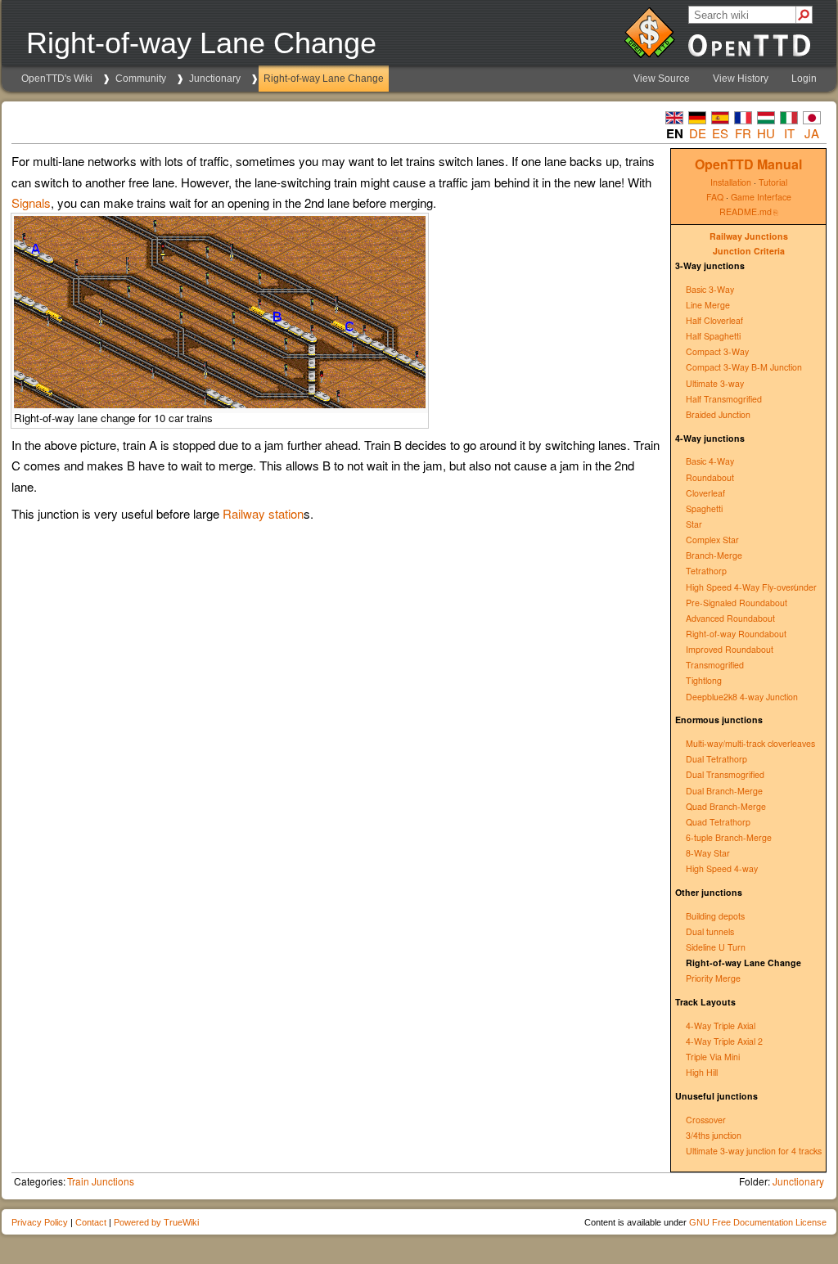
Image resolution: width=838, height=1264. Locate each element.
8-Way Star (708, 853)
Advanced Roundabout (730, 618)
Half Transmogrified (724, 399)
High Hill (702, 1072)
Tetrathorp (706, 571)
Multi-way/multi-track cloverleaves (750, 743)
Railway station (263, 513)
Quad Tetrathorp (718, 822)
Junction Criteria (749, 251)
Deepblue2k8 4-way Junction (742, 696)
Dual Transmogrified (725, 774)
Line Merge (708, 305)
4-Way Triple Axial (720, 1025)
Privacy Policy (39, 1222)
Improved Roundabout (729, 649)
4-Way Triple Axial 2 (724, 1041)
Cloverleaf (705, 493)
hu (766, 133)
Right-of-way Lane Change (324, 78)
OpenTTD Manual (748, 164)
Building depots (715, 916)
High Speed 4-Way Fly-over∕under (751, 587)
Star (694, 524)
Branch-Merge (714, 555)
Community (140, 78)
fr (743, 133)
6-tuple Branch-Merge (729, 837)
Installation (730, 182)
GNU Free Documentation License (758, 1222)
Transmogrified (715, 665)
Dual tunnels (710, 931)
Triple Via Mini (713, 1056)
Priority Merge (713, 978)
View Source (661, 78)
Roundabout (710, 477)
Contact (90, 1222)
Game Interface (761, 197)
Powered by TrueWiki (156, 1222)
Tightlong (704, 680)
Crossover (706, 1119)
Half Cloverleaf (714, 320)
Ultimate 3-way (715, 383)
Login (804, 78)
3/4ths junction (713, 1135)
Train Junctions (100, 1181)
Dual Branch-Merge (724, 791)
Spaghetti (704, 508)
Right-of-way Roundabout (736, 634)
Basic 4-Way (710, 461)
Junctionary (215, 78)
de (697, 133)
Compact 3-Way (717, 351)
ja (811, 133)
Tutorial (773, 182)
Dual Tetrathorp (716, 759)
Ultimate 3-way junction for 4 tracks (754, 1151)
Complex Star (712, 539)
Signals (31, 202)
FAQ (714, 197)
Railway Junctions (749, 236)
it (789, 133)
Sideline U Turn (716, 947)
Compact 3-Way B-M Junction (744, 367)
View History (740, 78)
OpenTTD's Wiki (56, 78)
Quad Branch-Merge (726, 806)
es (720, 133)
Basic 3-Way (710, 289)
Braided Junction (718, 414)
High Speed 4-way (722, 868)
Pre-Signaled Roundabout (736, 602)
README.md (745, 211)
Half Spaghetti (713, 336)
